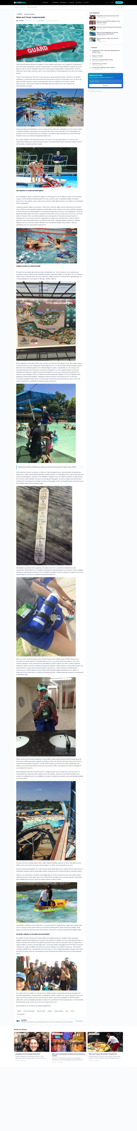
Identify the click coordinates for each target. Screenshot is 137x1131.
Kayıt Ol (120, 2)
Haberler (64, 2)
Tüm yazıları (79, 1021)
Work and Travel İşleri (32, 7)
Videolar (72, 2)
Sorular (87, 2)
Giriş (112, 2)
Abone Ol (105, 85)
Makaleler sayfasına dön (96, 91)
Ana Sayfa (16, 7)
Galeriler (79, 2)
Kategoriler (45, 2)
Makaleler (56, 2)
